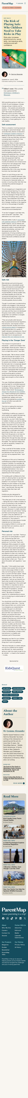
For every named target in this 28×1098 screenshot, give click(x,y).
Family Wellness (17, 691)
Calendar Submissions (19, 936)
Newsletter (6, 950)
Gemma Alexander (17, 74)
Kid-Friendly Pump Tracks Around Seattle (12, 819)
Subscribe (20, 3)
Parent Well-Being (9, 840)
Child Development (18, 688)
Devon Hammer (9, 822)
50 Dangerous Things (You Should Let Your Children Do (13, 391)
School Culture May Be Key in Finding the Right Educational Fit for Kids (13, 778)
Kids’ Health (7, 18)
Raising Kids (6, 691)
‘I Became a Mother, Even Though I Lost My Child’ (12, 867)
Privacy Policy (20, 945)
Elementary (6, 698)
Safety (5, 701)
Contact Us (6, 933)
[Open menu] (25, 3)
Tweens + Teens (17, 698)
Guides (4, 947)
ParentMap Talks (5, 953)
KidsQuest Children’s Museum (12, 94)
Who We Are (6, 928)
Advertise (18, 928)
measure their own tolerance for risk (13, 337)
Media (17, 933)
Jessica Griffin (8, 846)
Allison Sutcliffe (9, 893)
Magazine (5, 945)
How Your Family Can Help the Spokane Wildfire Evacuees (13, 890)
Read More (17, 783)
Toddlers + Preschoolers (10, 695)
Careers (4, 930)
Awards (4, 935)
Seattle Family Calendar (13, 7)
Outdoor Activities (9, 816)
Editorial (18, 930)
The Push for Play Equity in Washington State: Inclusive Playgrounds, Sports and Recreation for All (12, 769)
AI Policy (18, 947)
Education (6, 774)
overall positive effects (9, 327)
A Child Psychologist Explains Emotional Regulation (13, 843)
